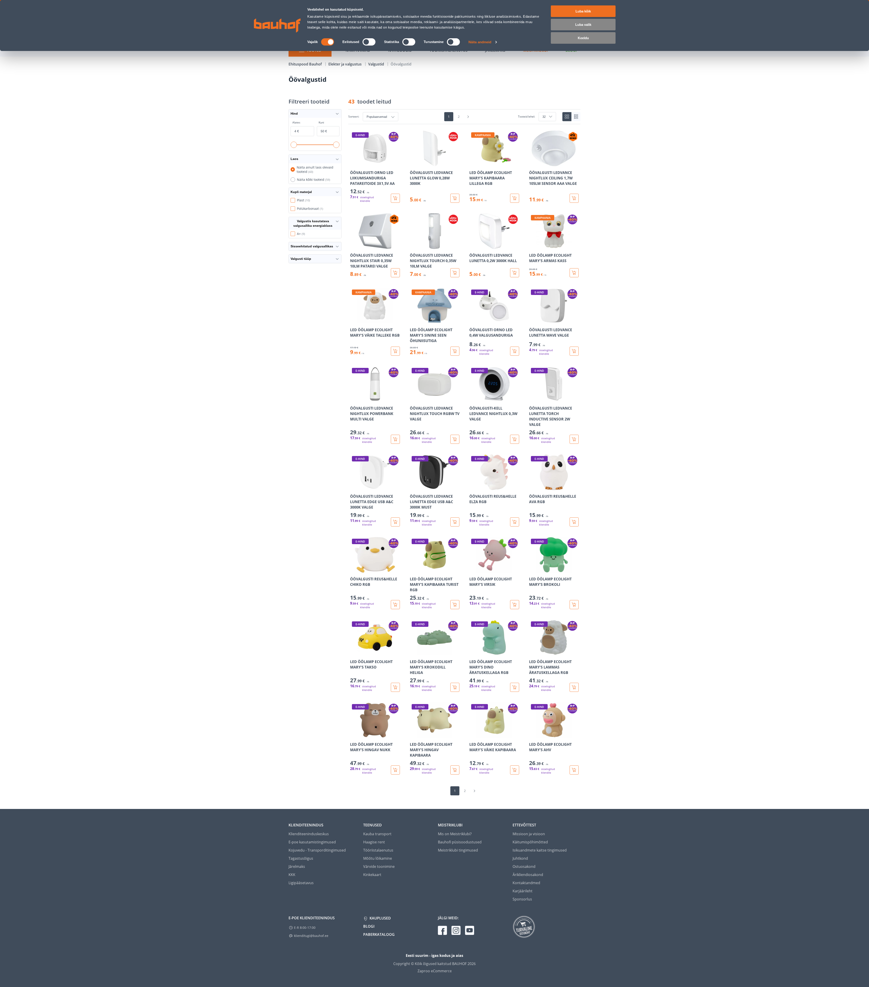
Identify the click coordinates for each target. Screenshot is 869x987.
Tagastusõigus (301, 858)
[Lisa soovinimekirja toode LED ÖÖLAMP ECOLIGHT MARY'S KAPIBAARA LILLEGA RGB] (473, 163)
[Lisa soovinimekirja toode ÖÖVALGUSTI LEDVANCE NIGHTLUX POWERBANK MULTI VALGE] (354, 399)
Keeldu (583, 38)
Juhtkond (520, 858)
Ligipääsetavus (301, 882)
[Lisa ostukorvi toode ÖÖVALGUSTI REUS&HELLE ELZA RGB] (514, 521)
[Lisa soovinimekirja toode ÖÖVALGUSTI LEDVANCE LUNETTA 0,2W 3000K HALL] (473, 246)
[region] (464, 452)
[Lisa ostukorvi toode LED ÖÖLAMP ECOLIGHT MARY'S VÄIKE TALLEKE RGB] (395, 351)
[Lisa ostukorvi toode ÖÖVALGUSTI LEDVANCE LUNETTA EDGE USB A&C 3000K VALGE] (395, 521)
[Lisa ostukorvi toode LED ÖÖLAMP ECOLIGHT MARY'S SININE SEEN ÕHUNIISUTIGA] (454, 351)
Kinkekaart (372, 874)
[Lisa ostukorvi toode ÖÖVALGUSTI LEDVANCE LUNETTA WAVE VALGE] (574, 351)
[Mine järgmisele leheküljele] (468, 116)
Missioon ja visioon (529, 833)
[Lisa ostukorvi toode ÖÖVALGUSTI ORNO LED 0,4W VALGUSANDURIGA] (514, 351)
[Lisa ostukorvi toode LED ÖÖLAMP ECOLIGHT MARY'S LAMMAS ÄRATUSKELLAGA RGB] (574, 687)
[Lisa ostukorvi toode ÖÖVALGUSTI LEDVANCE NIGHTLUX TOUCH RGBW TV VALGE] (454, 439)
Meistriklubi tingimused (458, 850)
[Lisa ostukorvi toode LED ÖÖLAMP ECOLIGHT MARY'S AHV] (574, 770)
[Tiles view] (566, 116)
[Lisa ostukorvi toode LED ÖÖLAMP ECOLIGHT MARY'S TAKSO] (395, 687)
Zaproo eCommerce (435, 970)
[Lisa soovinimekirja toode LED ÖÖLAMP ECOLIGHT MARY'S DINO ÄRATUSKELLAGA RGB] (473, 652)
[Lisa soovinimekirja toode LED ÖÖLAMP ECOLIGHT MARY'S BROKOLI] (533, 569)
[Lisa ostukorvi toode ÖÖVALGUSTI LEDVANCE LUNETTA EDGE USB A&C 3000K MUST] (454, 521)
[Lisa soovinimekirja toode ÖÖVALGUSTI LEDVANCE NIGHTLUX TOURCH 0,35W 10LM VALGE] (414, 246)
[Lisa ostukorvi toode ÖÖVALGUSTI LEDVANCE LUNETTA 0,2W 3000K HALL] (514, 272)
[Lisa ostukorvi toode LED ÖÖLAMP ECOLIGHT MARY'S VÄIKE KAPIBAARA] (514, 770)
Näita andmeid (479, 42)
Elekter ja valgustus (345, 64)
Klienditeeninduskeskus (309, 833)
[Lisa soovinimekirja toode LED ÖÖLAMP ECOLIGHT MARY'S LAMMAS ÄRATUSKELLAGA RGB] (533, 652)
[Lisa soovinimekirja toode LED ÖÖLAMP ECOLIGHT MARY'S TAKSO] (354, 652)
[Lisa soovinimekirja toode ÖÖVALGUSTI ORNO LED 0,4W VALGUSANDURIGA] (473, 320)
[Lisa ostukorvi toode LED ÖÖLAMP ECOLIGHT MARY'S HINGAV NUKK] (395, 770)
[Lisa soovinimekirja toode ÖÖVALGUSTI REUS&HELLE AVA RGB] (533, 487)
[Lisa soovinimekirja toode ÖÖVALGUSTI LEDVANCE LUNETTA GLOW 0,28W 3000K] (414, 163)
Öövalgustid (401, 64)
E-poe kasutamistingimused (312, 842)
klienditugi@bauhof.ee (311, 936)
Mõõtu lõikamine (377, 858)
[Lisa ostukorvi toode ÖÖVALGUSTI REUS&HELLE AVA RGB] (574, 521)
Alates (296, 122)
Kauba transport (377, 833)
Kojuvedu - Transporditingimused (317, 850)
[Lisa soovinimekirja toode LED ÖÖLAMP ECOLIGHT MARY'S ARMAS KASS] (533, 246)
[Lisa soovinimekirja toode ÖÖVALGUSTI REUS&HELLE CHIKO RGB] (354, 569)
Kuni (321, 122)
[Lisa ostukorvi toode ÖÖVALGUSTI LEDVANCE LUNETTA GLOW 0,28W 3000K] (454, 198)
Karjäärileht (522, 890)
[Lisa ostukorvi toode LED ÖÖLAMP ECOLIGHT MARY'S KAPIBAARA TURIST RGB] (454, 604)
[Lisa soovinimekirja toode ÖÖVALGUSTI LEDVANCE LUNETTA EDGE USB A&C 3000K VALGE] (354, 487)
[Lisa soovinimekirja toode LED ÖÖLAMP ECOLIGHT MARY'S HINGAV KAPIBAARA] (414, 735)
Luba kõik (583, 11)
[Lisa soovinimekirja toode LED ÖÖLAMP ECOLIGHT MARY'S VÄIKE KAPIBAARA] (473, 735)
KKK (292, 874)
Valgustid (376, 64)
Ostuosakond (524, 866)
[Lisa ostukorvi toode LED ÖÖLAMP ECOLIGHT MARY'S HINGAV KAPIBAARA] (454, 770)
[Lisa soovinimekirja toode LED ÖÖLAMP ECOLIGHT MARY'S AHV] (533, 735)
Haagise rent (374, 842)
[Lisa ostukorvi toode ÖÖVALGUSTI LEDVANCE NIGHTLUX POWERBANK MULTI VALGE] (395, 439)
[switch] (369, 42)
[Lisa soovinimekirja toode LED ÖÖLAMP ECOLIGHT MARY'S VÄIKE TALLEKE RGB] (354, 320)
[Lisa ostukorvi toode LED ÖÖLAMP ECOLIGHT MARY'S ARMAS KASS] (574, 272)
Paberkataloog (379, 934)
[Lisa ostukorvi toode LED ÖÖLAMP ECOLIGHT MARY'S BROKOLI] (574, 604)
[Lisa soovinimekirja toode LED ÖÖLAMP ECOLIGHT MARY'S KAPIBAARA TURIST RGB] (414, 569)
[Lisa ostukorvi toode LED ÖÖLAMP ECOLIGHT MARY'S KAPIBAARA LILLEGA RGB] (514, 198)
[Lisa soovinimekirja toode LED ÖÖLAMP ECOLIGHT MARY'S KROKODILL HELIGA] (414, 652)
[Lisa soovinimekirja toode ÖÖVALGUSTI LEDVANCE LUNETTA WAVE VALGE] (533, 320)
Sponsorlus (522, 899)
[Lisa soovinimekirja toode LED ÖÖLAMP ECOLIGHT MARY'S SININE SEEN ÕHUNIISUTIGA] (414, 320)
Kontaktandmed (526, 882)
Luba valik (583, 25)
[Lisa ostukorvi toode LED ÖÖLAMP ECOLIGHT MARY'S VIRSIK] (514, 604)
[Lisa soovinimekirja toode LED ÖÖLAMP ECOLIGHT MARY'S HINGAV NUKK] (354, 735)
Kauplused (380, 918)
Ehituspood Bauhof (306, 64)
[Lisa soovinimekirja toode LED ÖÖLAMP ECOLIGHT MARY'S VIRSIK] (473, 569)
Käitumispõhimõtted (530, 842)
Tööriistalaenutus (378, 850)
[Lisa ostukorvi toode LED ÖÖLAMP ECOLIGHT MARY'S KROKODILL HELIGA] (454, 687)
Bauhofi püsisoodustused (460, 842)
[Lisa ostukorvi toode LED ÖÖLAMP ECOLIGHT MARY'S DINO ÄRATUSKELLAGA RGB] (514, 687)
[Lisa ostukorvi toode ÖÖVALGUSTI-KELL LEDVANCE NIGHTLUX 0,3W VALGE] (514, 439)
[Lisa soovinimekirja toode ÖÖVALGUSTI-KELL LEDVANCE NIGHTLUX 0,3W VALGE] (473, 399)
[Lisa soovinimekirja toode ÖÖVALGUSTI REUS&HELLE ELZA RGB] (473, 487)
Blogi (369, 926)
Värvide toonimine (379, 866)
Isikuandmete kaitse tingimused (540, 850)
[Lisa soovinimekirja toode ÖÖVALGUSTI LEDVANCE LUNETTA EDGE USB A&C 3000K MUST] (414, 487)
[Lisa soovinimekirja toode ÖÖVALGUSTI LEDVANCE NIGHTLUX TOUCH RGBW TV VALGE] (414, 399)
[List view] (575, 116)
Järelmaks (297, 866)
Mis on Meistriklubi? (455, 833)
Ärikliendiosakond (528, 874)
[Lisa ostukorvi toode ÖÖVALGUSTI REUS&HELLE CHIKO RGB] (395, 604)
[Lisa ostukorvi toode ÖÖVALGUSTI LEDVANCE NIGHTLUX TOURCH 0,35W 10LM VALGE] (454, 272)
